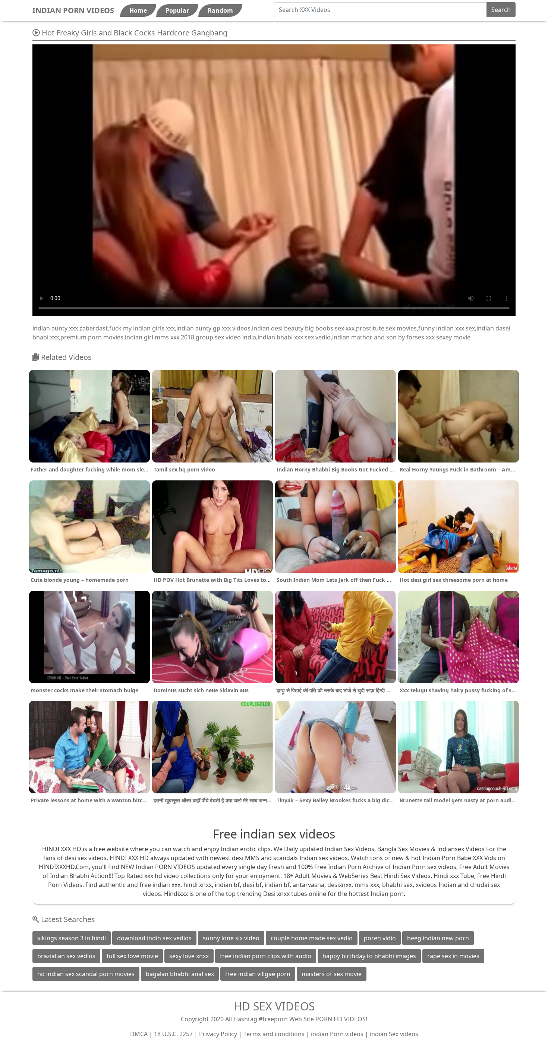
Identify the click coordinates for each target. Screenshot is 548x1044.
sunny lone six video (231, 938)
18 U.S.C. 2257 (173, 1034)
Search (501, 10)
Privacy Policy (218, 1034)
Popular (177, 10)
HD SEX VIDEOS (274, 1006)
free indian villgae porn (257, 974)
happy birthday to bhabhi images (369, 956)
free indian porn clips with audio (265, 956)
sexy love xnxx (189, 956)
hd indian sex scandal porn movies (86, 974)
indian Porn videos (337, 1034)
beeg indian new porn (438, 938)
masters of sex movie (332, 974)
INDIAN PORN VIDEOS (73, 10)
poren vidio (380, 938)
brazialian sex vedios (66, 956)
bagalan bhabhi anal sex (180, 974)
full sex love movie (132, 956)
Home (138, 10)
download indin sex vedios (154, 938)
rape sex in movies (453, 956)
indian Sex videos (394, 1034)
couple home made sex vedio (312, 938)
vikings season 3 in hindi (71, 938)
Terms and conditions (274, 1034)
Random (220, 10)
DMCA (139, 1034)
